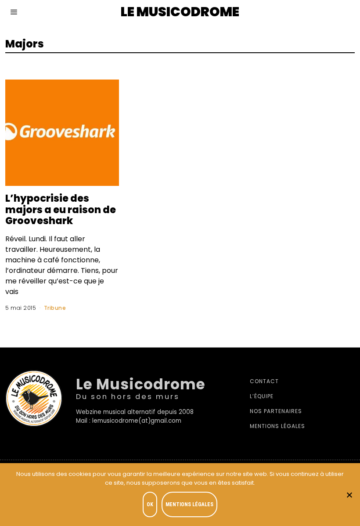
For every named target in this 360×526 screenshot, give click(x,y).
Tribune (55, 308)
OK (150, 504)
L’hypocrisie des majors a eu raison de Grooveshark (60, 209)
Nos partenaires (276, 411)
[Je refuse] (349, 494)
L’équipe (262, 396)
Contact (264, 381)
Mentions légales (277, 426)
